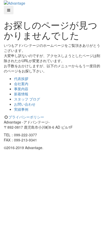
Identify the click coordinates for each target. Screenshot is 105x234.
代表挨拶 (21, 78)
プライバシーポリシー (26, 116)
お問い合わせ (24, 104)
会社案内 (21, 83)
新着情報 (21, 93)
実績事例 (21, 109)
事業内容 (21, 88)
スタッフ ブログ (27, 99)
